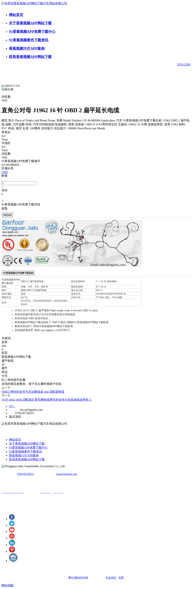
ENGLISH (183, 64)
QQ (12, 406)
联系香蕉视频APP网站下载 (30, 57)
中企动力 (111, 577)
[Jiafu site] (72, 243)
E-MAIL (14, 409)
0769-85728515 (25, 474)
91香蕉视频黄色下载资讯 (28, 40)
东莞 (121, 577)
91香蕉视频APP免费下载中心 (32, 31)
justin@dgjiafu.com (66, 474)
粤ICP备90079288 (78, 577)
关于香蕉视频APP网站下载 (30, 23)
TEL (11, 413)
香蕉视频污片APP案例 (27, 48)
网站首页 (16, 15)
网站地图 (8, 585)
